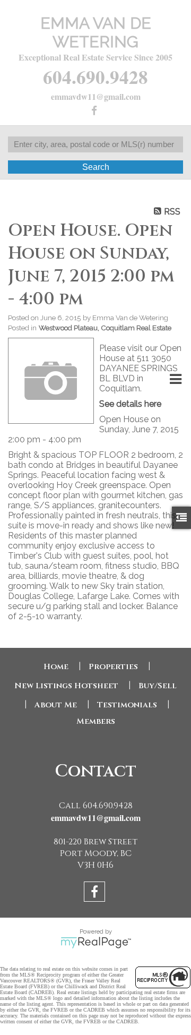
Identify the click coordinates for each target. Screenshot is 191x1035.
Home (56, 666)
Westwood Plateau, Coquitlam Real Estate (105, 327)
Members (95, 721)
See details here (130, 404)
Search (95, 167)
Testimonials (127, 705)
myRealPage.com (96, 942)
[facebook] (95, 111)
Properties (113, 666)
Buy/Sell (157, 685)
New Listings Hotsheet (66, 685)
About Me (55, 705)
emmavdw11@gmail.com (96, 96)
